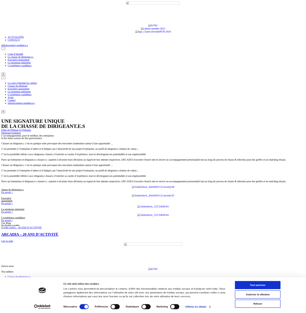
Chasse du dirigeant (17, 86)
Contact (11, 100)
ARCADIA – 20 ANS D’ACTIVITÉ (29, 234)
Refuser (257, 303)
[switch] (115, 306)
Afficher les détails (195, 306)
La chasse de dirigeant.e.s (20, 57)
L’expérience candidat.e (20, 65)
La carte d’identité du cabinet (22, 83)
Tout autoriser (258, 285)
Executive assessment (18, 59)
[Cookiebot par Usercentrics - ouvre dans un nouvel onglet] (42, 306)
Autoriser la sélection (258, 294)
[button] (14, 45)
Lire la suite (7, 241)
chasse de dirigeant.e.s (12, 189)
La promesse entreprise (19, 62)
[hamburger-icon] (3, 48)
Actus (11, 97)
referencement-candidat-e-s (21, 103)
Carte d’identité (15, 54)
